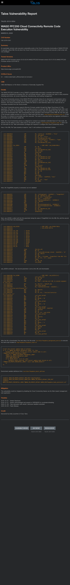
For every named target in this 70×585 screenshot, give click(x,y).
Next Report (36, 428)
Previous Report (49, 428)
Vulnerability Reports (21, 428)
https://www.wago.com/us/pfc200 (11, 69)
